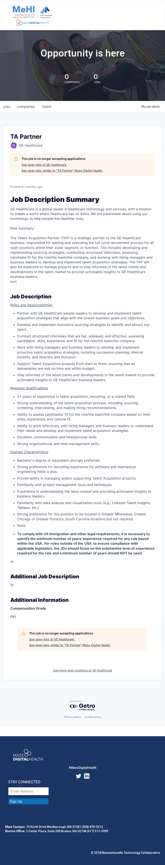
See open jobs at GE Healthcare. (44, 165)
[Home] (32, 16)
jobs (6, 106)
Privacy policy (72, 717)
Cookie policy (93, 717)
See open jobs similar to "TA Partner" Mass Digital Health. (62, 170)
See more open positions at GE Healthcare (82, 670)
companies (26, 106)
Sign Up (16, 801)
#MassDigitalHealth (82, 767)
